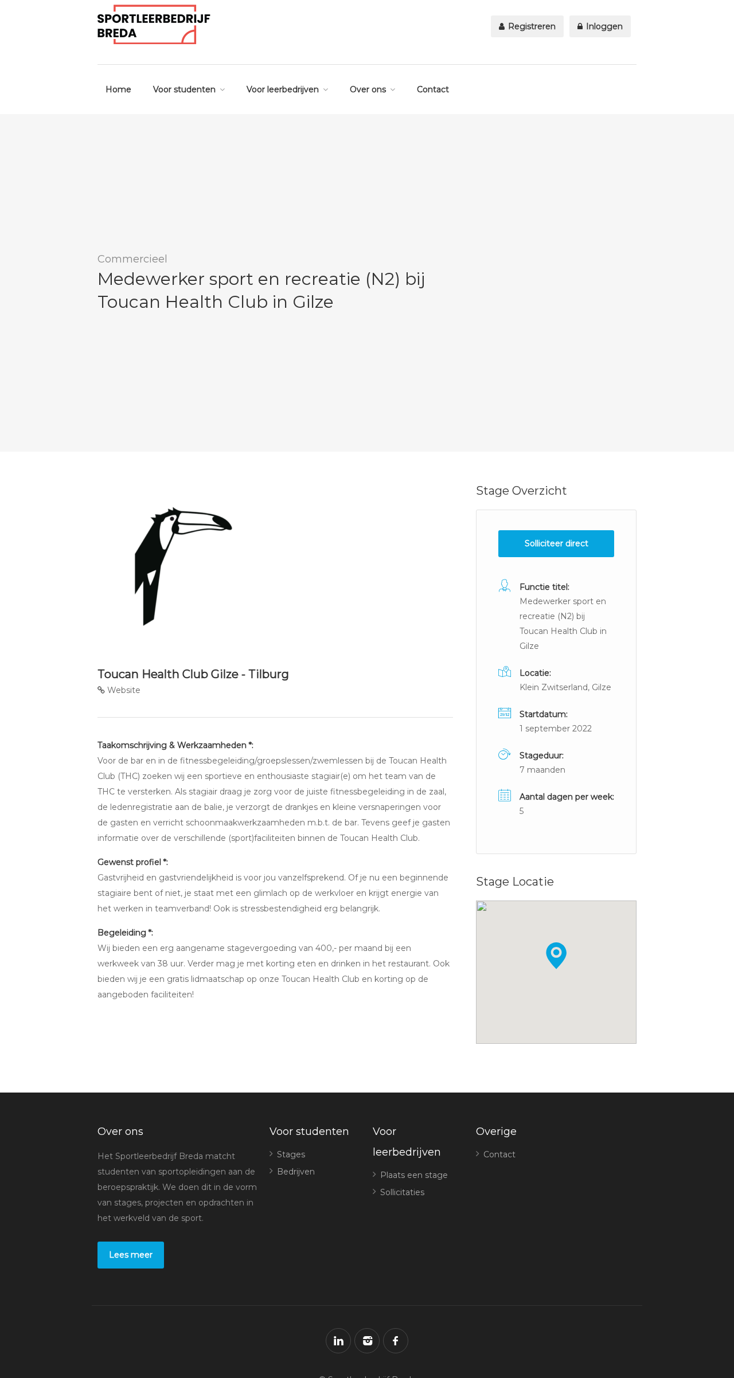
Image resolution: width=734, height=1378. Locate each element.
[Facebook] (395, 1340)
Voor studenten (184, 89)
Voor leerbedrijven (283, 89)
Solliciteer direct (556, 543)
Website (122, 690)
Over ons (368, 89)
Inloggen (603, 26)
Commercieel (132, 259)
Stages (291, 1154)
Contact (433, 89)
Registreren (531, 26)
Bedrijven (296, 1171)
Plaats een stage (414, 1175)
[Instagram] (367, 1340)
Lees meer (131, 1255)
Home (118, 89)
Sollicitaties (402, 1192)
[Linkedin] (338, 1340)
